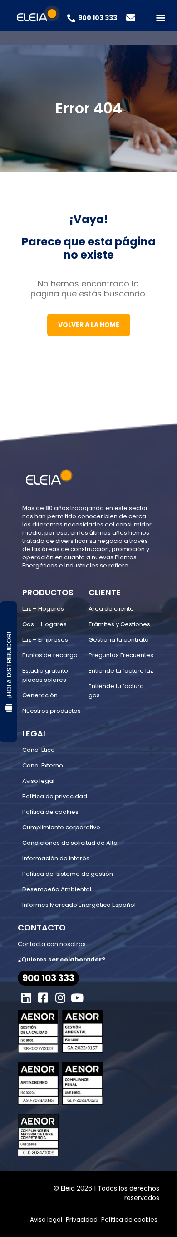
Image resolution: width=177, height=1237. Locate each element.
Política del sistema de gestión (67, 873)
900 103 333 (97, 17)
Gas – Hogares (44, 624)
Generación (40, 695)
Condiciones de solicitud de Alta (70, 842)
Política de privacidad (54, 796)
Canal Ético (38, 750)
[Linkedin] (26, 998)
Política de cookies (50, 812)
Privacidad (82, 1219)
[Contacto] (130, 17)
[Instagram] (60, 998)
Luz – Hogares (43, 608)
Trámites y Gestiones (119, 624)
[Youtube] (77, 998)
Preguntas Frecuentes (120, 655)
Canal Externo (42, 765)
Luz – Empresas (45, 639)
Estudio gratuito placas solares (45, 675)
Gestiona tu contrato (118, 639)
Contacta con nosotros (52, 944)
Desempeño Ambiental (56, 889)
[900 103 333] (71, 18)
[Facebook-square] (43, 998)
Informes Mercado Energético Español (79, 904)
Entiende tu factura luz (120, 670)
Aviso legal (38, 781)
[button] (160, 17)
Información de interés (55, 858)
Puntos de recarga (50, 655)
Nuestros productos (51, 710)
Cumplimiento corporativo (61, 827)
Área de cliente (111, 608)
